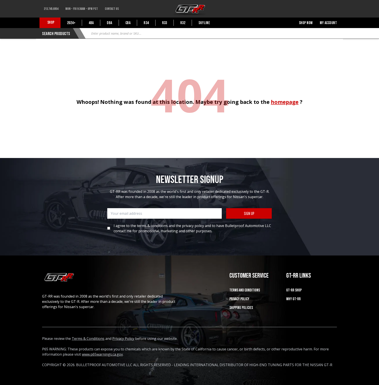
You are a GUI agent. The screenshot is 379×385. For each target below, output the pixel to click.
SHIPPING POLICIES (241, 307)
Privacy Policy (239, 299)
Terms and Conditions (244, 290)
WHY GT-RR (293, 299)
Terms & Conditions (88, 338)
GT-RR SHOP (294, 290)
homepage (285, 101)
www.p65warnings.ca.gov (102, 354)
